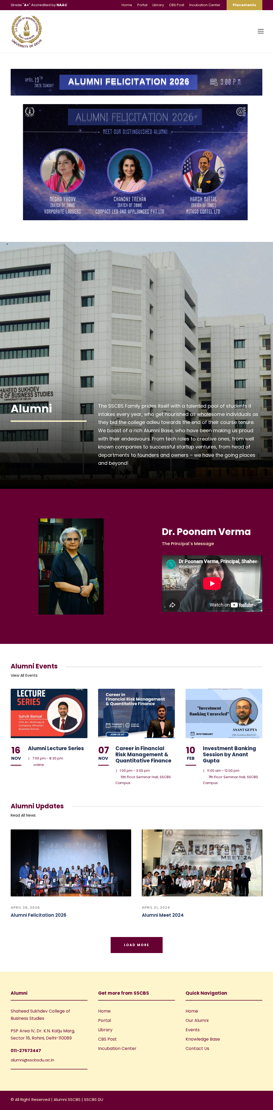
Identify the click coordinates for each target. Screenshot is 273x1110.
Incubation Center (204, 4)
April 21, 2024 (156, 907)
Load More (136, 945)
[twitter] (260, 1100)
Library (158, 4)
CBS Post (176, 4)
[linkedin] (251, 1100)
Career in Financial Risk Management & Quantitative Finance (143, 754)
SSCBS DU (93, 1099)
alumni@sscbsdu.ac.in (32, 1060)
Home (127, 4)
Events (193, 1030)
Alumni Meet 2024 (163, 915)
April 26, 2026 (25, 907)
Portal (142, 4)
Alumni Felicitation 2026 (38, 915)
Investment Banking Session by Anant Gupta (229, 754)
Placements (244, 4)
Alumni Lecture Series (56, 748)
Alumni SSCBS (68, 1099)
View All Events (24, 675)
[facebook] (242, 1100)
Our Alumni (197, 1020)
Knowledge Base (203, 1039)
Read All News (23, 815)
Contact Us (197, 1048)
